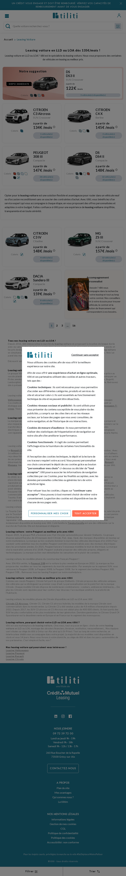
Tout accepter (85, 513)
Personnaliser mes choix (49, 513)
